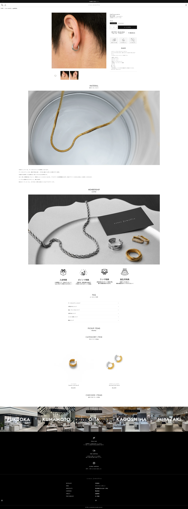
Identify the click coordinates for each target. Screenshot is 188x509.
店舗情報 (97, 493)
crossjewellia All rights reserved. (96, 507)
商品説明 (123, 49)
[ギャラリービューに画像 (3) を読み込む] (74, 75)
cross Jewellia (8, 8)
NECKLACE (69, 483)
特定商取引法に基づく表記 (101, 488)
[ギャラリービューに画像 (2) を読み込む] (64, 75)
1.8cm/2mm (121, 24)
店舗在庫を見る (132, 33)
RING (67, 486)
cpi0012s (15, 8)
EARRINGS (69, 491)
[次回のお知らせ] (185, 1)
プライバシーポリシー (100, 486)
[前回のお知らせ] (2, 1)
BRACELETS (69, 488)
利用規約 (97, 483)
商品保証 (97, 491)
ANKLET (68, 493)
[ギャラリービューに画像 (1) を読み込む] (55, 75)
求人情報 (97, 496)
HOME (2, 8)
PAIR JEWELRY (70, 496)
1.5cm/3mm (113, 24)
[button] (1, 4)
